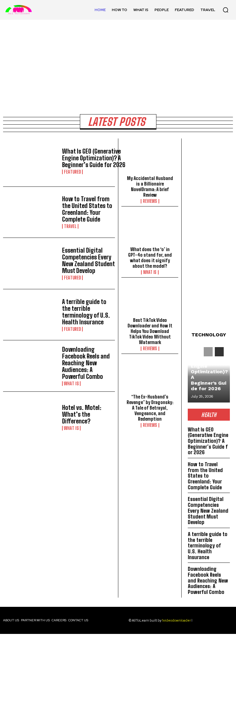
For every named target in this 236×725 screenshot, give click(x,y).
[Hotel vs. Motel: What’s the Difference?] (31, 417)
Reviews (150, 201)
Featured (72, 172)
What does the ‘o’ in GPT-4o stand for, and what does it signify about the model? (150, 257)
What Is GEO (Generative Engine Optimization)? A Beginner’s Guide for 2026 (93, 157)
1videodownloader (176, 620)
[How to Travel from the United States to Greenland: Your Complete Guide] (31, 212)
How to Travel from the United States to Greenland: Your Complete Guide (87, 209)
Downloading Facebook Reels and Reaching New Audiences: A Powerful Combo (86, 363)
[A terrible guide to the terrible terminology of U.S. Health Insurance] (31, 314)
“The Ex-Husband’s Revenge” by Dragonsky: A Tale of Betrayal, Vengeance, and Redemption (150, 408)
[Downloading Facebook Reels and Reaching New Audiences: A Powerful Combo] (31, 365)
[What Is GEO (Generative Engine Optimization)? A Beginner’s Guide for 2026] (31, 160)
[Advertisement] (118, 679)
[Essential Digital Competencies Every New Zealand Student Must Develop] (31, 263)
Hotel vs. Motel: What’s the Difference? (81, 414)
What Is (71, 383)
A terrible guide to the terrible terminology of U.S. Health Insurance (86, 312)
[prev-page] (208, 351)
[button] (225, 9)
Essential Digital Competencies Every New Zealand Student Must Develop (88, 260)
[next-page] (219, 351)
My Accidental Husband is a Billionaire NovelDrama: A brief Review (150, 186)
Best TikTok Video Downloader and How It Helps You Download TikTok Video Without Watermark (150, 331)
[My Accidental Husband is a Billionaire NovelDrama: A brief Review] (149, 158)
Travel (70, 226)
